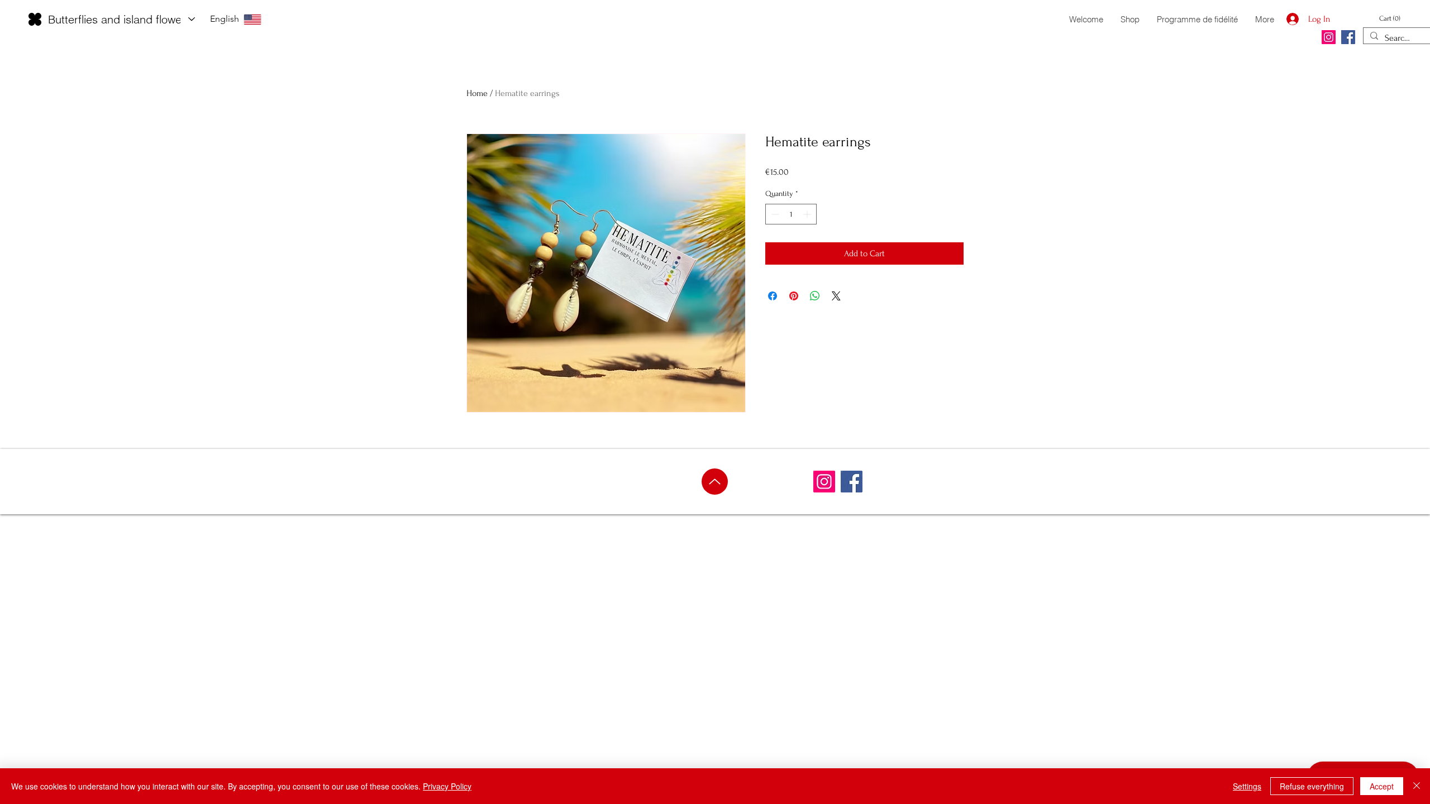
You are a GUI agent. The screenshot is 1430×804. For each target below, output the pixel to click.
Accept (1382, 786)
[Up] (715, 481)
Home (477, 93)
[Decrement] (774, 214)
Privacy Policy (447, 786)
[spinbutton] (791, 214)
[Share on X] (836, 296)
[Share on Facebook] (772, 296)
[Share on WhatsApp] (815, 296)
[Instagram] (1329, 37)
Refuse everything (1312, 786)
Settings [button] (1247, 786)
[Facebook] (1348, 37)
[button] (1394, 18)
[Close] (1416, 786)
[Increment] (808, 214)
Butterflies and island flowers (119, 19)
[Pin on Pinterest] (793, 296)
